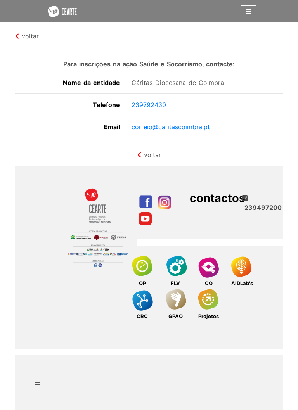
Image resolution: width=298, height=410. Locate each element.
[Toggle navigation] (248, 11)
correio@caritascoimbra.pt (171, 127)
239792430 (149, 105)
